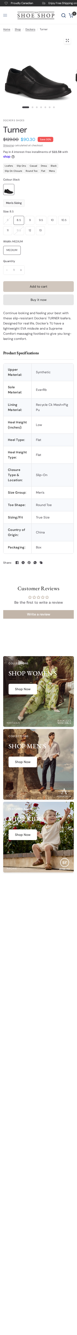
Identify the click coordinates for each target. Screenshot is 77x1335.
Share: (7, 562)
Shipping (8, 145)
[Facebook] (17, 562)
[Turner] (8, 189)
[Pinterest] (29, 562)
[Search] (63, 15)
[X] (23, 562)
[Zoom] (67, 40)
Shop (18, 29)
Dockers (30, 29)
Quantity (9, 261)
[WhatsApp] (35, 562)
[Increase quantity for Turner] (21, 270)
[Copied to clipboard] (41, 562)
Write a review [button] (38, 614)
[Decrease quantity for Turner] (6, 270)
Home (6, 29)
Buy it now (39, 300)
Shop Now (23, 689)
